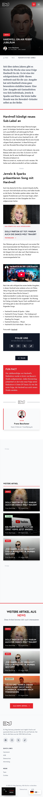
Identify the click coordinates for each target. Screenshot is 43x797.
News (6, 35)
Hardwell (14, 329)
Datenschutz (7, 758)
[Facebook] (11, 346)
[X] (24, 346)
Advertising (6, 762)
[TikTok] (31, 346)
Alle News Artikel (20, 706)
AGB (4, 755)
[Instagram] (18, 346)
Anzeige (21, 168)
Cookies (5, 775)
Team (4, 772)
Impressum (6, 752)
